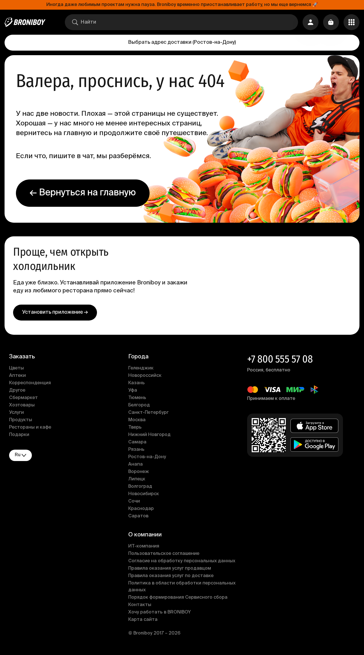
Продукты (20, 420)
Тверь (135, 427)
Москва (137, 420)
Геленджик (141, 368)
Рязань (136, 449)
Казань (136, 383)
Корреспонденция (30, 383)
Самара (137, 442)
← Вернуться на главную (83, 192)
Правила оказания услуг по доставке (171, 576)
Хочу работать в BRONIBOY (159, 612)
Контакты (139, 605)
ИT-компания (143, 546)
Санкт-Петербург (148, 412)
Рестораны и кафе (30, 427)
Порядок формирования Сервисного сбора (178, 597)
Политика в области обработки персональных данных (181, 586)
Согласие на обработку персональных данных (181, 561)
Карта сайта (143, 619)
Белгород (139, 405)
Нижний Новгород (149, 435)
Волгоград (140, 486)
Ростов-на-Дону (147, 457)
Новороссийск (145, 375)
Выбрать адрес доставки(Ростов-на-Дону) (182, 42)
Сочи (134, 501)
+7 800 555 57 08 (280, 359)
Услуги (16, 412)
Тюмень (137, 398)
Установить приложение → (55, 312)
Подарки (19, 435)
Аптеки (17, 375)
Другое (17, 390)
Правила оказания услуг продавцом (169, 568)
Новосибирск (143, 494)
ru (17, 455)
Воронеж (138, 472)
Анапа (135, 464)
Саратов (138, 516)
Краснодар (141, 509)
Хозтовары (22, 405)
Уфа (132, 390)
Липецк (136, 479)
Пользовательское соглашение (163, 553)
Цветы (16, 368)
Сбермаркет (23, 398)
